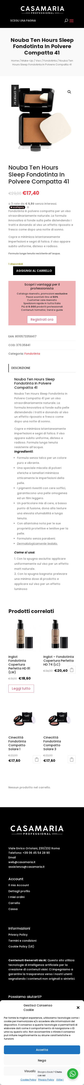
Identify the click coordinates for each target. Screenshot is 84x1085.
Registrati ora (42, 319)
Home (15, 60)
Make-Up (27, 60)
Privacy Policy (46, 1079)
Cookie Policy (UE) (21, 946)
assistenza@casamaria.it (26, 867)
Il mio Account (18, 885)
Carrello (14, 903)
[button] (78, 1008)
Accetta (42, 1050)
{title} (60, 1079)
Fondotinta (50, 60)
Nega (42, 1060)
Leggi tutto (21, 688)
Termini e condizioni (22, 941)
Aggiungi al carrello (34, 271)
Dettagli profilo (19, 891)
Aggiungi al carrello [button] (37, 759)
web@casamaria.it (21, 862)
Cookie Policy (28, 1079)
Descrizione (20, 368)
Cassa (13, 909)
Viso (38, 60)
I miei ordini (16, 897)
